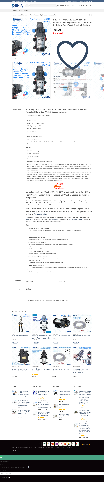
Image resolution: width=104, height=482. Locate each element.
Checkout (74, 1)
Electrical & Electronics (20, 10)
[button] (80, 5)
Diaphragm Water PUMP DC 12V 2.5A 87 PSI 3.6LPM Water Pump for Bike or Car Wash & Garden (41, 369)
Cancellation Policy (66, 447)
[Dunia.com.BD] (17, 6)
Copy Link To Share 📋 (61, 87)
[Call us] (91, 1)
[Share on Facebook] (54, 92)
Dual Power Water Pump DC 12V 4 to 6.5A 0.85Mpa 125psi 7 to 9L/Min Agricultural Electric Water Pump (21, 369)
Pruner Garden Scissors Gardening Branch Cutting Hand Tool (20, 336)
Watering (81, 83)
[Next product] (88, 15)
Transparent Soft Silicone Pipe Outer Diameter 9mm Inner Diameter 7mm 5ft (81, 337)
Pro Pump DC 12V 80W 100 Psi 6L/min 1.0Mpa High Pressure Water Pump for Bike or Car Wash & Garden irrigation (41, 337)
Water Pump (76, 83)
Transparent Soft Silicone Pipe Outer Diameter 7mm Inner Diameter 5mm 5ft (61, 369)
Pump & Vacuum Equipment (38, 15)
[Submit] (55, 5)
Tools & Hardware (23, 15)
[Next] (17, 57)
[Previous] (12, 100)
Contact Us (21, 447)
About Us (14, 447)
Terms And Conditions (39, 447)
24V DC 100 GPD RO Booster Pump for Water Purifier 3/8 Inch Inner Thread (61, 337)
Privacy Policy (28, 447)
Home (14, 15)
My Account (68, 1)
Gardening (58, 83)
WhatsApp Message (4, 470)
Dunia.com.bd (40, 214)
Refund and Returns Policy (53, 447)
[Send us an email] (89, 1)
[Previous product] (90, 15)
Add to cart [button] (15, 342)
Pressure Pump (53, 15)
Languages (88, 5)
